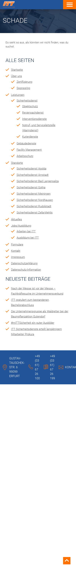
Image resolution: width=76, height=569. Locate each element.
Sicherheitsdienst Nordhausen (35, 200)
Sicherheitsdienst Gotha (31, 187)
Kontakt (15, 250)
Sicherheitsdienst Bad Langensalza (38, 181)
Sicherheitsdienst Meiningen (34, 193)
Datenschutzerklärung (24, 263)
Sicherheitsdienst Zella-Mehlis (35, 212)
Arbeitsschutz (25, 156)
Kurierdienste (30, 136)
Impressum (18, 257)
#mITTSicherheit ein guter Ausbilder (32, 322)
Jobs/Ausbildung (21, 225)
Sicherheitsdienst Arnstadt (33, 175)
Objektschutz (30, 106)
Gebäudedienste (26, 143)
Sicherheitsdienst (27, 100)
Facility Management (29, 149)
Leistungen (17, 95)
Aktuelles (16, 219)
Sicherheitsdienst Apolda (31, 168)
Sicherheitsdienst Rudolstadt (34, 206)
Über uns (16, 76)
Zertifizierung (24, 81)
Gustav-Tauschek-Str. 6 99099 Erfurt (17, 367)
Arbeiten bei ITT (26, 231)
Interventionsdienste (34, 119)
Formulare (17, 244)
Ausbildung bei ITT (28, 237)
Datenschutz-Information (26, 269)
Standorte (17, 163)
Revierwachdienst (33, 112)
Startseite (17, 69)
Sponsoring (23, 88)
